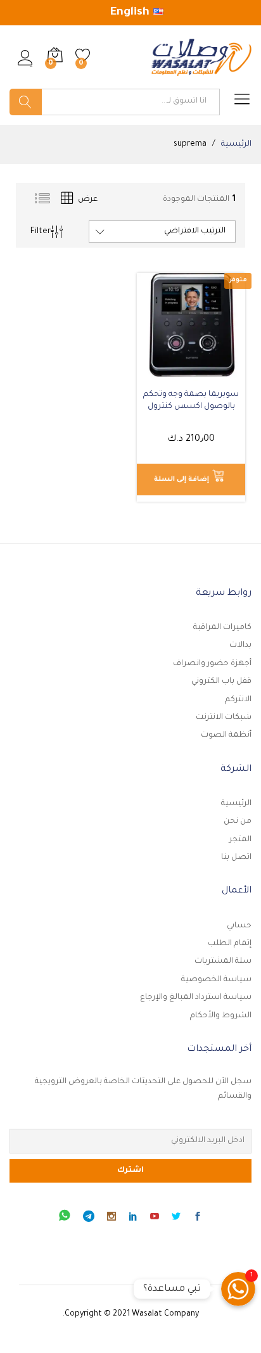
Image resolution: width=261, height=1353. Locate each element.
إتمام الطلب (229, 943)
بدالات (240, 645)
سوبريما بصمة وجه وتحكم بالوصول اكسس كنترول (191, 400)
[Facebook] (197, 1219)
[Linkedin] (133, 1219)
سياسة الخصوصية (216, 979)
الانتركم (238, 700)
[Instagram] (111, 1219)
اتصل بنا (236, 857)
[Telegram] (89, 1218)
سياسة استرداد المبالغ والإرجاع (195, 997)
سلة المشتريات (222, 961)
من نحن (237, 821)
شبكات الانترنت (223, 717)
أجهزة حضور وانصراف (212, 663)
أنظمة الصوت (226, 735)
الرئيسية (236, 803)
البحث (26, 102)
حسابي (239, 926)
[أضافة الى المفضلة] (178, 373)
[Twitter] (176, 1219)
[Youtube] (154, 1219)
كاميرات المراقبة (222, 627)
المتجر (240, 839)
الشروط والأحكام (220, 1016)
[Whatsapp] (65, 1218)
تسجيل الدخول (25, 66)
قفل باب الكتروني (221, 681)
